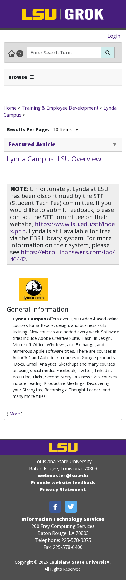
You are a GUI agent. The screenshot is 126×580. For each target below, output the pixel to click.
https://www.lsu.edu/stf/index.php (62, 227)
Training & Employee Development (60, 108)
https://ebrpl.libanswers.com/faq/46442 (62, 255)
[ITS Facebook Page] (55, 507)
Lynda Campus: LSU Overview (54, 158)
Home (10, 108)
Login (114, 36)
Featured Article (32, 144)
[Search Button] (108, 52)
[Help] (19, 53)
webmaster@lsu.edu (63, 475)
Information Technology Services (63, 519)
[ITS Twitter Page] (71, 507)
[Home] (11, 53)
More (14, 414)
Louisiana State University (79, 562)
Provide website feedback (63, 482)
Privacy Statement (63, 489)
